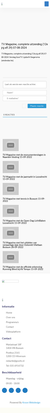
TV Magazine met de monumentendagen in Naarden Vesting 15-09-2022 (24, 156)
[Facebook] (4, 390)
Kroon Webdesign (31, 402)
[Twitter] (11, 390)
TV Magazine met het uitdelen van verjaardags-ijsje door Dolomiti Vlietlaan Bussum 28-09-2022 (22, 245)
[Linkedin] (25, 390)
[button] (47, 3)
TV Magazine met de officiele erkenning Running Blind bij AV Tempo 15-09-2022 (23, 268)
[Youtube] (18, 390)
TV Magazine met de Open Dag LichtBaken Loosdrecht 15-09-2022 (24, 222)
